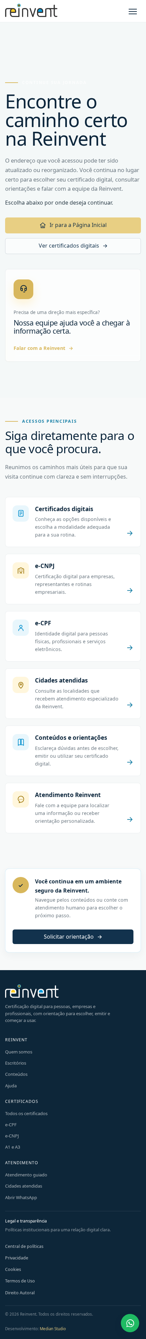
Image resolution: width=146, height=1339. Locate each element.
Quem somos (18, 1052)
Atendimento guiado (26, 1175)
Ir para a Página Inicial (78, 225)
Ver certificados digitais (73, 245)
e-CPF (11, 1125)
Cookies (13, 1269)
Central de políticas (24, 1246)
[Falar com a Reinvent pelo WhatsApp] (130, 1323)
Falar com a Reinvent (43, 348)
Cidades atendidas (23, 1186)
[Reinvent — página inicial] (31, 11)
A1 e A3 (12, 1147)
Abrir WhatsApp (21, 1197)
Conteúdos (16, 1074)
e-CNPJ (12, 1136)
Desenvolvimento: (35, 1328)
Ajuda (11, 1086)
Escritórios (15, 1063)
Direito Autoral (20, 1293)
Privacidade (16, 1258)
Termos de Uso (20, 1281)
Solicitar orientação (73, 936)
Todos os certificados (26, 1113)
